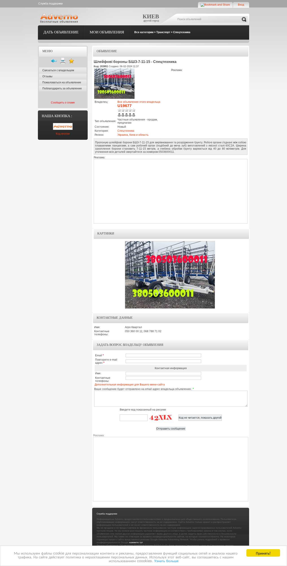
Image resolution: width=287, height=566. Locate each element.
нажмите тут (136, 542)
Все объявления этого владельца (138, 101)
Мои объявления (107, 32)
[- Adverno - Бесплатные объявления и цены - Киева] (60, 18)
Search (244, 19)
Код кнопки (63, 133)
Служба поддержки (50, 3)
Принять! (263, 553)
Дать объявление (60, 32)
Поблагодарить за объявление (62, 88)
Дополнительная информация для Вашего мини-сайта (130, 384)
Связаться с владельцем (58, 70)
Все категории (143, 32)
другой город (151, 20)
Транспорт (163, 32)
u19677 (124, 105)
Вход (241, 4)
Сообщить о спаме (63, 102)
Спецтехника (181, 32)
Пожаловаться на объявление (61, 82)
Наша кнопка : (57, 116)
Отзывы (47, 76)
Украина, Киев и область (132, 134)
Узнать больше (166, 560)
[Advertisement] (208, 103)
